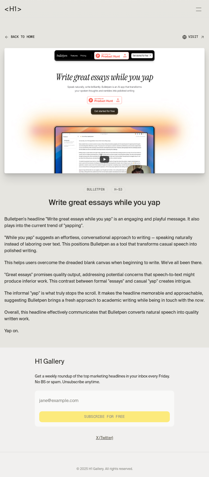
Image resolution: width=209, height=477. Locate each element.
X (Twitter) (104, 438)
